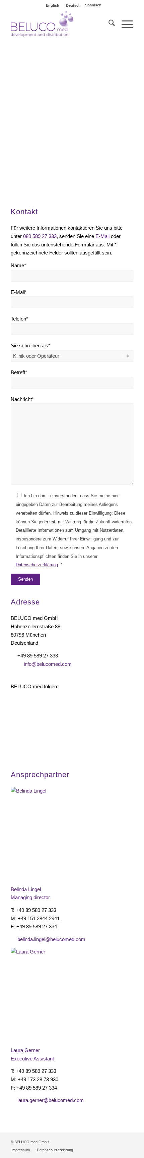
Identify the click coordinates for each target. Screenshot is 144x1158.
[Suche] (108, 24)
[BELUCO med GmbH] (60, 24)
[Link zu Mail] (128, 1141)
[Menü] (124, 24)
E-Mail (102, 236)
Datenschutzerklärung (37, 564)
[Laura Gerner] (49, 994)
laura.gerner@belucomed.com (50, 1100)
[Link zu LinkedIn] (118, 1141)
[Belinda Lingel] (49, 833)
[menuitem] (108, 24)
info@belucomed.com (48, 664)
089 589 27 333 (40, 236)
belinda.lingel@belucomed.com (51, 939)
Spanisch (93, 5)
